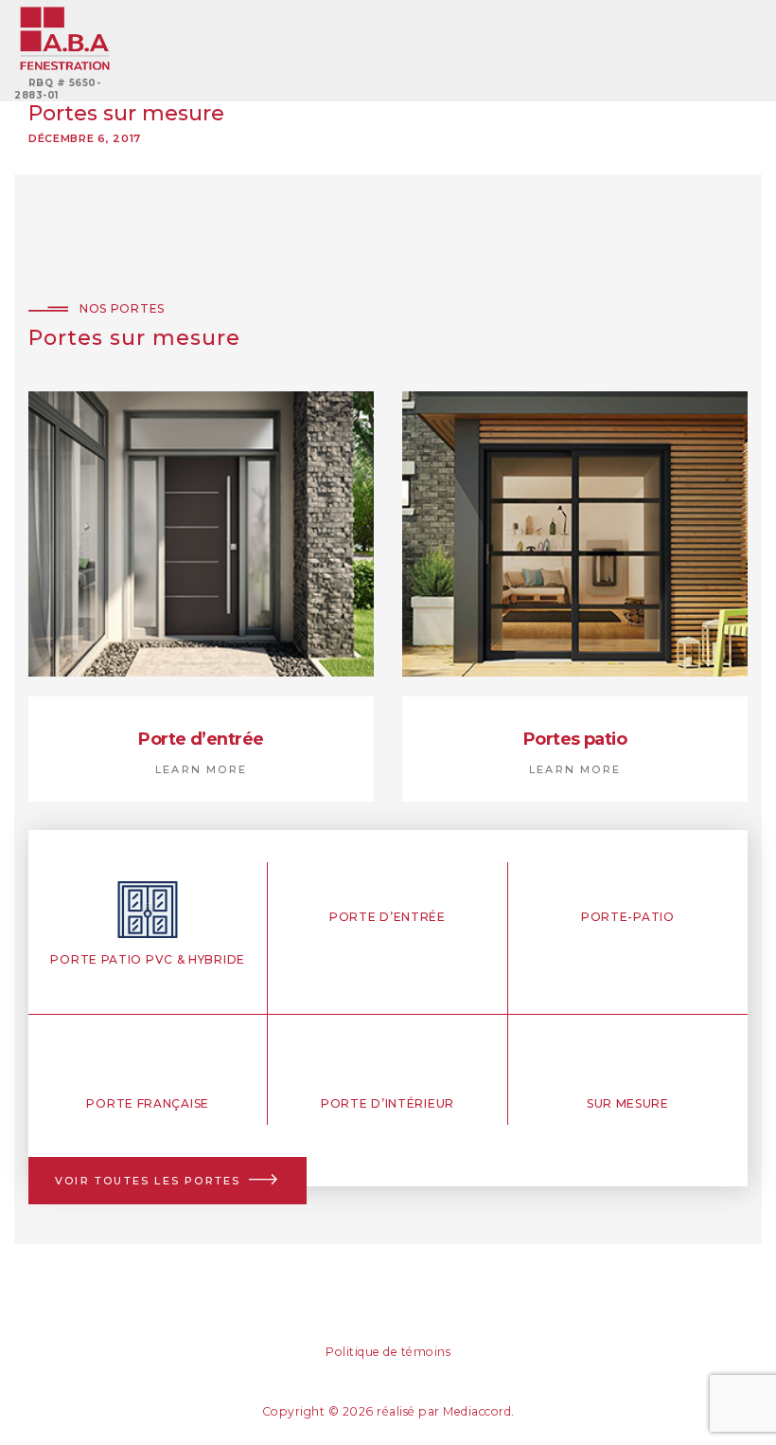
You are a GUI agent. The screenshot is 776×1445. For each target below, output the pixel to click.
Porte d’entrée (200, 739)
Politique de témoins (388, 1352)
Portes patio (574, 739)
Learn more (201, 769)
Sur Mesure (628, 1103)
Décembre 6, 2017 (84, 138)
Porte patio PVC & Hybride (147, 959)
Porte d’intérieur (387, 1103)
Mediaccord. (479, 1411)
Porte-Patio (628, 917)
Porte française (147, 1103)
